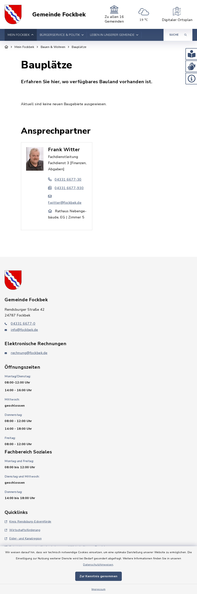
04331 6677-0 (23, 323)
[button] (191, 54)
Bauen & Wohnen (53, 47)
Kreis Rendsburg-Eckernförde (30, 521)
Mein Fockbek (24, 47)
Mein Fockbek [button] (19, 35)
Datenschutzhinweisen (98, 564)
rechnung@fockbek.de (29, 353)
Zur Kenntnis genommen (98, 576)
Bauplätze (79, 47)
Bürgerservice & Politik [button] (60, 35)
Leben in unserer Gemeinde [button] (112, 35)
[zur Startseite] (13, 14)
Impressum (99, 589)
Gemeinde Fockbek (59, 14)
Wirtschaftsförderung (24, 530)
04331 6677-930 (69, 188)
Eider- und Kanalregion (25, 538)
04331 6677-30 (68, 179)
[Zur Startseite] (6, 47)
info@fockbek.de (24, 329)
